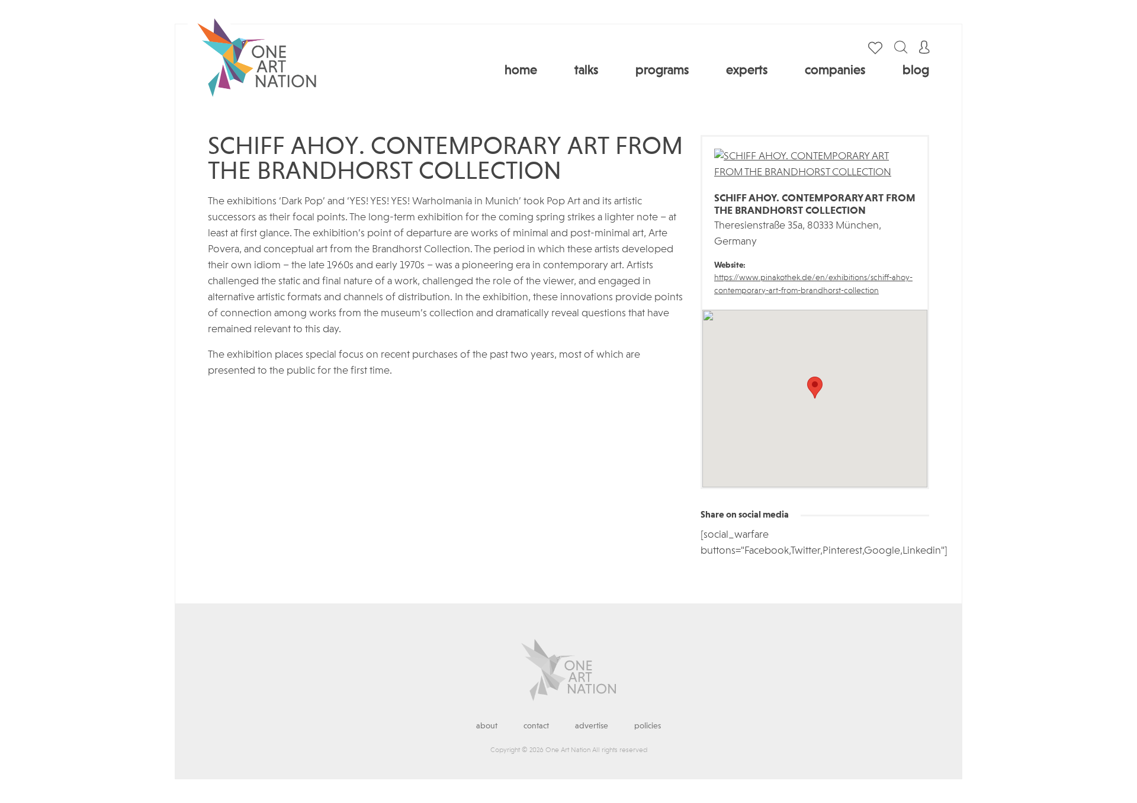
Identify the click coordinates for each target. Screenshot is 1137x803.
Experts (746, 70)
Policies (647, 726)
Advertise (591, 726)
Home (521, 70)
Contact (536, 726)
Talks (586, 70)
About (486, 726)
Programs (662, 70)
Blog (915, 70)
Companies (835, 70)
